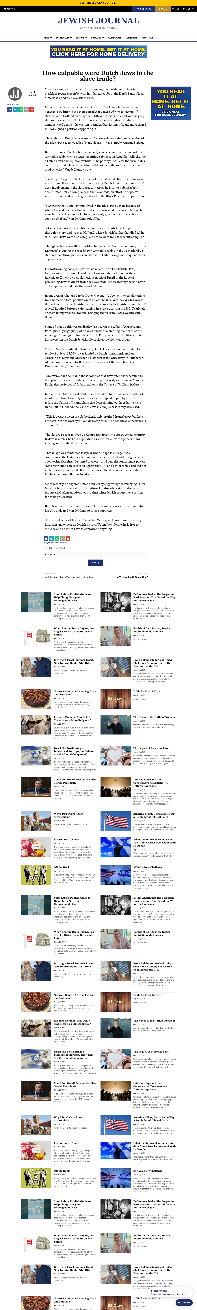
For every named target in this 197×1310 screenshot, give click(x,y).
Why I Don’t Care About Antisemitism (68, 815)
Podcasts (96, 37)
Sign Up (95, 562)
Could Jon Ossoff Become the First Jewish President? (75, 781)
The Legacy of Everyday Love (151, 748)
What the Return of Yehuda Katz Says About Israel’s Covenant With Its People (154, 842)
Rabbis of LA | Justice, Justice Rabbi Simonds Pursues (151, 630)
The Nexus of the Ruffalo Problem (154, 717)
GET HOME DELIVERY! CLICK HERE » (98, 2)
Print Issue (147, 37)
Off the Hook (62, 867)
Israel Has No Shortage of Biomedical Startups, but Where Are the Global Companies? (74, 751)
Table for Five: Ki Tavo (147, 691)
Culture (80, 37)
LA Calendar (131, 37)
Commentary (62, 37)
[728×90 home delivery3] (98, 51)
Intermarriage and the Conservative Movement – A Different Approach (150, 783)
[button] (9, 109)
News (46, 37)
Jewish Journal (98, 21)
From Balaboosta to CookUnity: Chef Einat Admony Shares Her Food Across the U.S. (152, 663)
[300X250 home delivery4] (171, 103)
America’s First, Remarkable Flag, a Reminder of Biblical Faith (154, 815)
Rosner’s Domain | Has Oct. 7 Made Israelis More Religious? (72, 719)
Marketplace (114, 37)
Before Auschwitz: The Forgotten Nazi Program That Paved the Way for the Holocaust (154, 597)
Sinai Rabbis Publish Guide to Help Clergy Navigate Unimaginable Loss (72, 597)
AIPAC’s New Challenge (147, 867)
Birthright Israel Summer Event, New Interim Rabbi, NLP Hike (74, 661)
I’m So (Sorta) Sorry (66, 839)
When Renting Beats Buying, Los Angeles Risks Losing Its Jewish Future (74, 631)
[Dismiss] (145, 1288)
